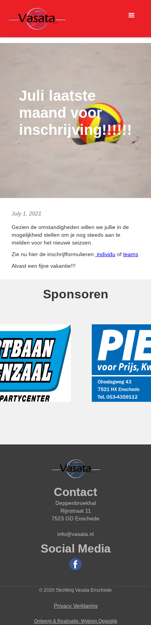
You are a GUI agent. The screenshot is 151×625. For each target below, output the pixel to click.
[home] (37, 18)
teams (130, 254)
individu (105, 254)
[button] (131, 15)
